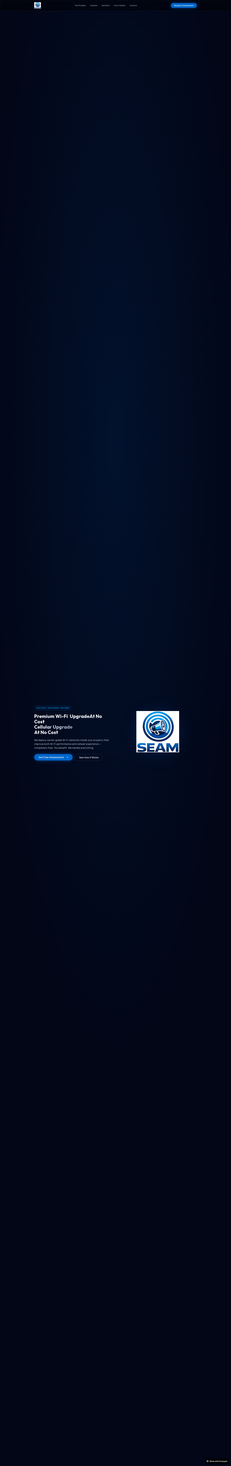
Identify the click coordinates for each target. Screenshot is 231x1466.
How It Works (119, 5)
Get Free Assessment (51, 757)
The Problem (80, 5)
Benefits (106, 5)
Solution (94, 5)
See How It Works (89, 757)
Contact (133, 5)
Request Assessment (184, 5)
